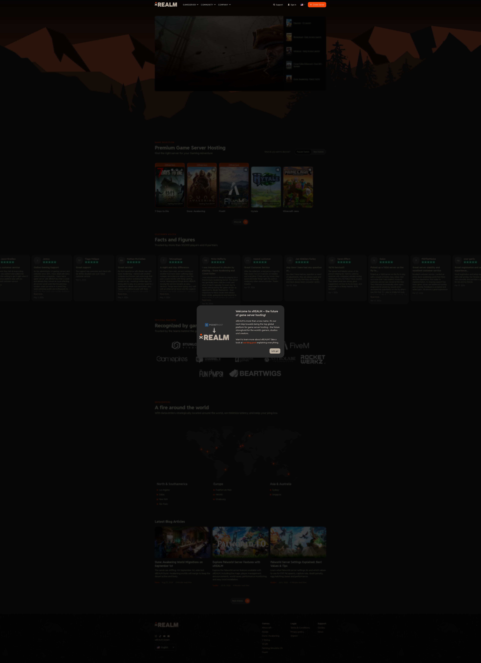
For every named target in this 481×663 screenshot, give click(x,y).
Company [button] (223, 5)
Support (279, 5)
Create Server (318, 5)
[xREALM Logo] (166, 4)
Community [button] (207, 5)
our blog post (249, 342)
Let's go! (275, 351)
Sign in (293, 5)
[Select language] (303, 5)
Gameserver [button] (189, 5)
